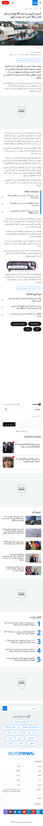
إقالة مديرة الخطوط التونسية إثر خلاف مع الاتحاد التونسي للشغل (24, 300)
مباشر (5, 3)
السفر (39, 780)
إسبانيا (21, 743)
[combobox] (21, 708)
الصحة (18, 775)
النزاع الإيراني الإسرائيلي (21, 722)
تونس (25, 9)
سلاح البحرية (34, 323)
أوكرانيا (10, 743)
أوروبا (39, 766)
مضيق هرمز (31, 738)
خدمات (39, 798)
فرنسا (10, 738)
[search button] (5, 708)
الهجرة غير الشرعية (18, 323)
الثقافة (18, 780)
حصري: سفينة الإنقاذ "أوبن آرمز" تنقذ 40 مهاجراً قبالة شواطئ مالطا (23, 197)
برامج (18, 785)
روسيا (20, 738)
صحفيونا (38, 789)
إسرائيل (10, 733)
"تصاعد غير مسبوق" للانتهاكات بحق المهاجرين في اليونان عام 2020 (24, 212)
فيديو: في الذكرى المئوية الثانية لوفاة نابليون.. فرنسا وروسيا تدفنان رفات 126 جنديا (25, 307)
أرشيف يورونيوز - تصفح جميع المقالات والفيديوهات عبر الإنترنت (11, 790)
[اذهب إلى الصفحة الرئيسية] (35, 2)
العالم (30, 9)
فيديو (39, 785)
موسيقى (32, 743)
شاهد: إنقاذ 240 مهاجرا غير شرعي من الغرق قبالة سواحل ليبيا (24, 204)
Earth (18, 771)
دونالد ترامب (22, 733)
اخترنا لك (36, 512)
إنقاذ (37, 329)
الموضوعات (38, 761)
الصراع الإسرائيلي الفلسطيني (30, 727)
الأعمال (39, 771)
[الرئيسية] (40, 9)
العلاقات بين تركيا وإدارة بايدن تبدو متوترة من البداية (25, 315)
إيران (33, 733)
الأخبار (35, 9)
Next (39, 775)
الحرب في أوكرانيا (10, 727)
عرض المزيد (37, 804)
